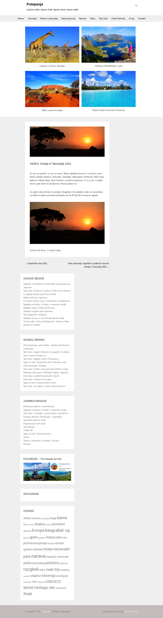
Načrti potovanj (68, 18)
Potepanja (35, 4)
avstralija (45, 518)
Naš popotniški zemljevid (34, 314)
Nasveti (82, 18)
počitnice (52, 563)
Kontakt (141, 18)
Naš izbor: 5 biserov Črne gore (37, 379)
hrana (50, 537)
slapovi (35, 575)
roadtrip (64, 569)
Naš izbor (103, 18)
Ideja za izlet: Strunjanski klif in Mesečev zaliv (44, 362)
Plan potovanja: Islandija (34, 366)
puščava (64, 563)
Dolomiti (48, 525)
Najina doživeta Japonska (35, 297)
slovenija (48, 576)
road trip (53, 569)
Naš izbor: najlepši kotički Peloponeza (41, 359)
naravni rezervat (57, 556)
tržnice (41, 582)
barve (62, 518)
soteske (27, 582)
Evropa (38, 530)
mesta (37, 549)
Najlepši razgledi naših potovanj (38, 311)
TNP (34, 581)
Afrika (27, 518)
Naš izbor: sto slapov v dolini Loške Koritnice (44, 386)
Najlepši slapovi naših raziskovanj (39, 308)
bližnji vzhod (28, 524)
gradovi (41, 538)
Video (92, 18)
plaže (27, 563)
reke (42, 569)
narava (38, 556)
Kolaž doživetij (118, 18)
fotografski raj (57, 530)
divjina (40, 524)
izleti (64, 537)
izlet (58, 537)
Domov (21, 18)
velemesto (60, 588)
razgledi (31, 569)
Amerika (36, 518)
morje (47, 549)
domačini (58, 524)
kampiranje (40, 543)
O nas (132, 18)
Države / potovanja (49, 18)
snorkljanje (62, 576)
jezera (28, 543)
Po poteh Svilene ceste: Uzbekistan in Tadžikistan (46, 301)
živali (27, 594)
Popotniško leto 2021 (36, 263)
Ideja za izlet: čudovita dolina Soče (39, 383)
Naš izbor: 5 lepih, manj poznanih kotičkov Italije (45, 369)
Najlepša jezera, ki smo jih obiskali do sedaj (43, 318)
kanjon (51, 543)
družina (27, 531)
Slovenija (32, 18)
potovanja (38, 563)
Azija (53, 518)
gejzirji (26, 538)
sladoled (26, 576)
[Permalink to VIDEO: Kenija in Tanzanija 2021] (67, 141)
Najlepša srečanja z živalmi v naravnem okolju (44, 304)
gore (33, 537)
